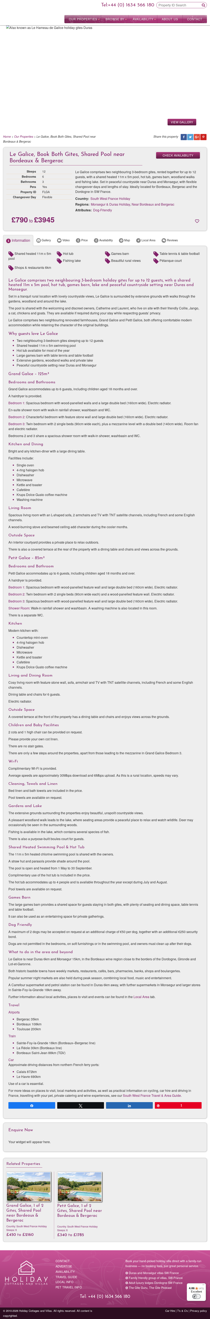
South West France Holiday (110, 198)
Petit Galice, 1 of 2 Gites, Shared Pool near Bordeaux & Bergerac (79, 1211)
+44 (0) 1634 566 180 (131, 5)
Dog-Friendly (102, 210)
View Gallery (182, 122)
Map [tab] (126, 240)
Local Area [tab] (148, 240)
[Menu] (203, 1285)
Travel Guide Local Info (66, 1279)
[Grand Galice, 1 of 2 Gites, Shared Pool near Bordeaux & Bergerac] (28, 1186)
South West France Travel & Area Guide (152, 1095)
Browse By (115, 19)
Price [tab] (84, 240)
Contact (194, 19)
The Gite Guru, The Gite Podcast (150, 1288)
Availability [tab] (105, 240)
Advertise (64, 1266)
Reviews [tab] (172, 240)
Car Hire (170, 1311)
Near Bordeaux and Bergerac (153, 204)
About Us (170, 19)
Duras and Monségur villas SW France (153, 1273)
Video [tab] (66, 240)
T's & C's (182, 1311)
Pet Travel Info (69, 1287)
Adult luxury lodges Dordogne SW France (155, 1283)
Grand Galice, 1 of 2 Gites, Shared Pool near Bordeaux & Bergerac (24, 1213)
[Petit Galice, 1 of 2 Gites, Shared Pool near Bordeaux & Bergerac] (79, 1186)
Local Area (141, 996)
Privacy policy (198, 1311)
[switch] (196, 1296)
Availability (143, 19)
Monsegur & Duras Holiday (110, 204)
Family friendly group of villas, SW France (155, 1278)
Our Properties (83, 19)
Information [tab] (20, 240)
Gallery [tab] (46, 240)
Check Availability (178, 155)
